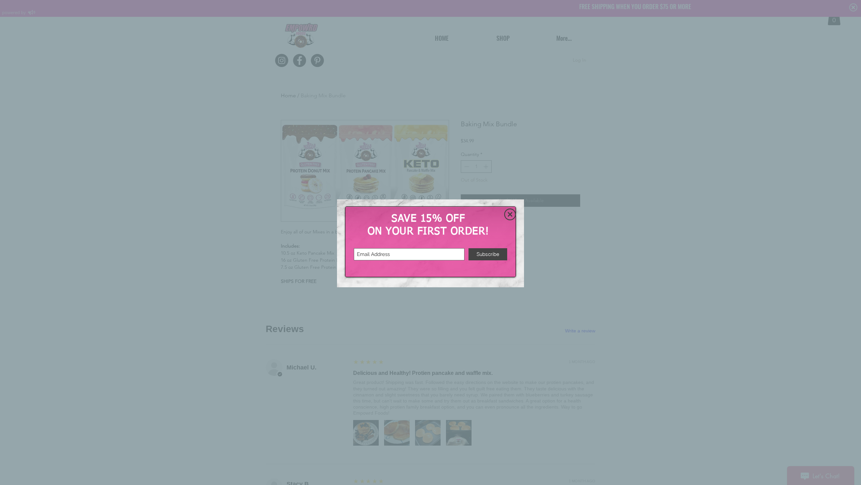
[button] (510, 214)
